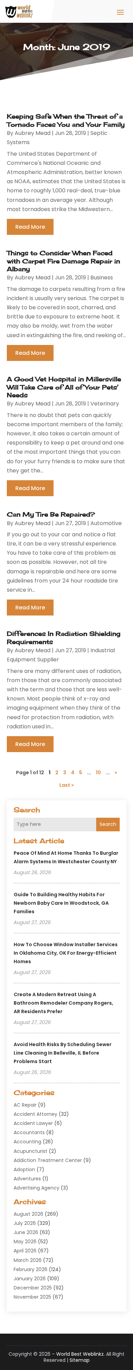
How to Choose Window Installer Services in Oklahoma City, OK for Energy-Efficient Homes (66, 953)
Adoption (24, 1169)
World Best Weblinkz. (80, 1354)
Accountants (29, 1132)
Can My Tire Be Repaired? (51, 514)
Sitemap (80, 1360)
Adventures (27, 1178)
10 (98, 772)
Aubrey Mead (32, 133)
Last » (66, 785)
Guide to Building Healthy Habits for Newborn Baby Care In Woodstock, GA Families (61, 903)
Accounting (27, 1141)
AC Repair (25, 1105)
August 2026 (28, 1214)
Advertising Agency (36, 1187)
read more (30, 227)
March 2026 (28, 1260)
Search (108, 824)
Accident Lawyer (33, 1123)
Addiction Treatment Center (48, 1160)
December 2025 (33, 1287)
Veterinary (104, 403)
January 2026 (30, 1278)
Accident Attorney (35, 1114)
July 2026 (25, 1223)
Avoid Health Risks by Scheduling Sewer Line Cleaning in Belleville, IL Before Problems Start (63, 1053)
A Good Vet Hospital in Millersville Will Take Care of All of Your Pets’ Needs (64, 387)
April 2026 (25, 1250)
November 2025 (32, 1297)
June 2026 (26, 1232)
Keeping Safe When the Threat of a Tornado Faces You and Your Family (66, 120)
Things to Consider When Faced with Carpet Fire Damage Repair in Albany (63, 261)
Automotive (106, 523)
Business (101, 277)
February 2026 (30, 1269)
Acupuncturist (30, 1151)
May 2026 (25, 1241)
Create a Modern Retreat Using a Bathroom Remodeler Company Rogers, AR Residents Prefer (63, 1003)
